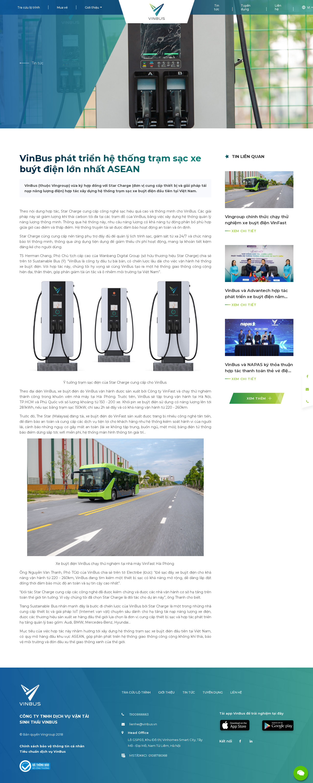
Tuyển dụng (245, 7)
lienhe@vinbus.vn (143, 724)
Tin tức (216, 7)
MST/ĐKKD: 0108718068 (148, 755)
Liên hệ (278, 7)
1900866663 (139, 714)
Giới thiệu (92, 7)
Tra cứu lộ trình (28, 7)
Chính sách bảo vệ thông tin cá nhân (52, 746)
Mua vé (62, 7)
